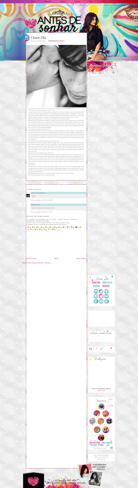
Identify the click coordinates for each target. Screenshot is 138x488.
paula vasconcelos (36, 193)
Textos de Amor (60, 41)
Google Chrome (106, 455)
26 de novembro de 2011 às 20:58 (42, 200)
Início (56, 258)
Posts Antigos (81, 258)
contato (63, 222)
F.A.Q (58, 224)
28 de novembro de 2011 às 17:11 (42, 212)
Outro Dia (38, 37)
